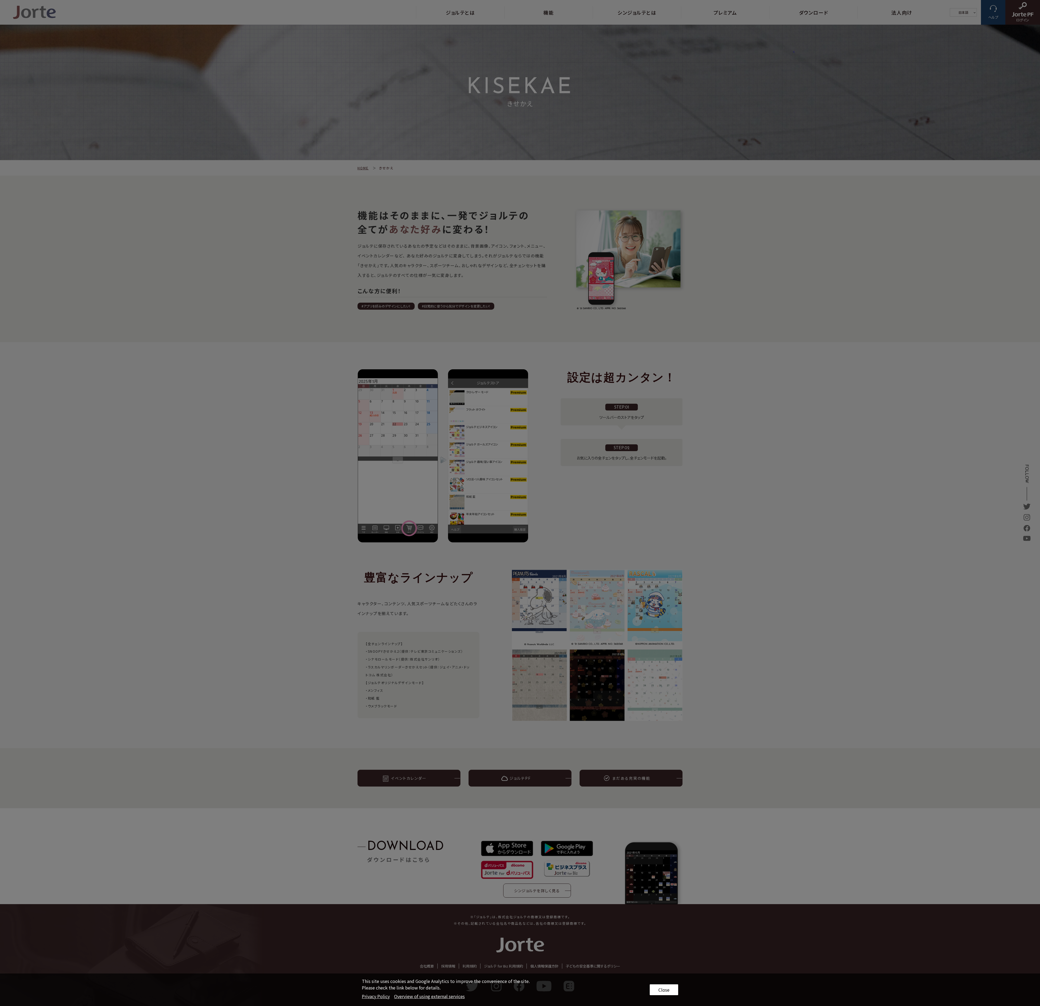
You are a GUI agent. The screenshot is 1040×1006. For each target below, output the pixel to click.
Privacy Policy (376, 996)
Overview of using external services (429, 996)
